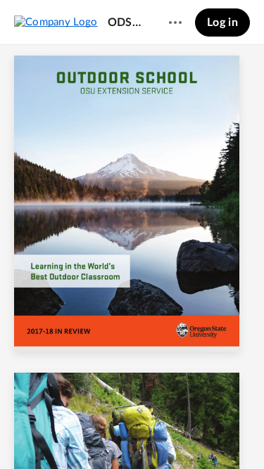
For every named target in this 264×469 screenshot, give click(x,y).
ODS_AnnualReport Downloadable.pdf (125, 22)
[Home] (56, 22)
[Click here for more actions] (175, 22)
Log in (222, 22)
